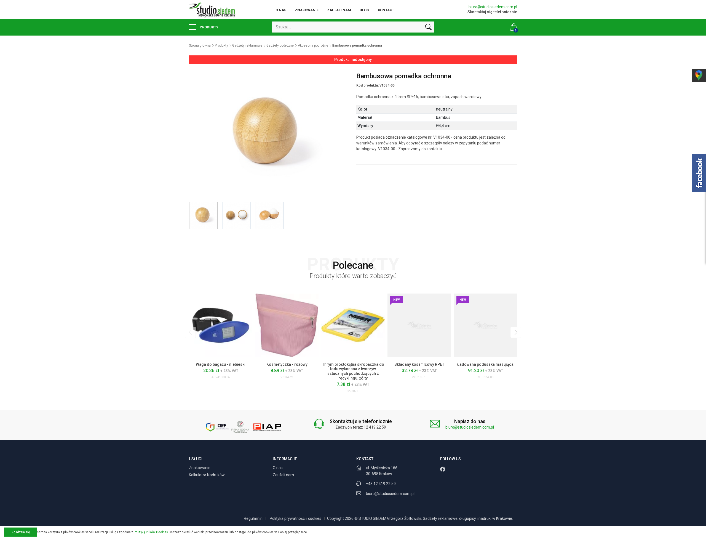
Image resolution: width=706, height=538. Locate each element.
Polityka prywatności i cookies (295, 518)
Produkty (208, 27)
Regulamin (253, 518)
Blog (364, 10)
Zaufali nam (339, 10)
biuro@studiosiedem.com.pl (493, 7)
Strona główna (200, 45)
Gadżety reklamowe (247, 45)
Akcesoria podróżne (313, 45)
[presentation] (190, 332)
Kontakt (386, 10)
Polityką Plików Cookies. (151, 532)
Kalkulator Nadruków (207, 475)
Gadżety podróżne (280, 45)
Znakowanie (307, 10)
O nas (281, 10)
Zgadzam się (21, 532)
